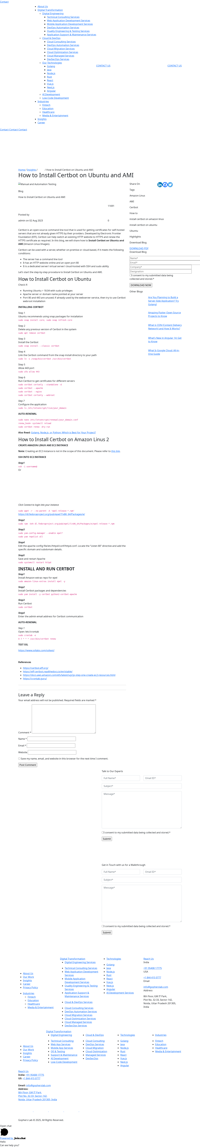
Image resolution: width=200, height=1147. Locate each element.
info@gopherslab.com (155, 987)
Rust (49, 76)
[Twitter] (170, 184)
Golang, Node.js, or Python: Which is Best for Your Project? (63, 432)
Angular (51, 91)
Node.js (51, 73)
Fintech (46, 105)
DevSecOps (92, 1058)
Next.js (50, 87)
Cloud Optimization (96, 1051)
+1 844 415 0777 (152, 977)
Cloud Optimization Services (62, 52)
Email (22, 745)
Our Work (28, 977)
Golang (51, 66)
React (50, 80)
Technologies (113, 958)
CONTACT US (103, 65)
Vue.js (50, 83)
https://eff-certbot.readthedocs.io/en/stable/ (47, 671)
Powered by (7, 1138)
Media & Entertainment (55, 115)
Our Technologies (52, 62)
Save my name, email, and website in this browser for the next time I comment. (64, 758)
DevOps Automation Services (63, 27)
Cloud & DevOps (51, 38)
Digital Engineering (53, 13)
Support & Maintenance (64, 1055)
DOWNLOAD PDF (139, 248)
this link (115, 451)
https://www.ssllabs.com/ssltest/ (36, 650)
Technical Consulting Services (63, 17)
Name (22, 738)
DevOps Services (95, 1044)
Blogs (41, 169)
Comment (24, 732)
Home (22, 169)
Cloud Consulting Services (61, 41)
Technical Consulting (62, 1040)
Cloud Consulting (95, 1040)
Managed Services (96, 1055)
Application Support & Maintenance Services (71, 34)
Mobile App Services (62, 1047)
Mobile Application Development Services (70, 24)
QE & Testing (58, 1051)
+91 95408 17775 (152, 968)
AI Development (51, 94)
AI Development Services (120, 992)
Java (49, 69)
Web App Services (60, 1044)
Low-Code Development (55, 98)
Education (47, 108)
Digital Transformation (50, 10)
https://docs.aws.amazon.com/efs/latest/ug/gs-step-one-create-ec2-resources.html (69, 675)
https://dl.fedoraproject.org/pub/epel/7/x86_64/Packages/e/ (51, 514)
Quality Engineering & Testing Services (68, 31)
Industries (43, 101)
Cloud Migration (95, 1047)
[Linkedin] (160, 184)
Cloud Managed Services (60, 55)
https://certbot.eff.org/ (35, 668)
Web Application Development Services (68, 20)
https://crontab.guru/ (35, 678)
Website (22, 752)
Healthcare (48, 112)
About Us (43, 6)
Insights (42, 119)
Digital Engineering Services (80, 962)
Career (41, 122)
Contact (4, 1)
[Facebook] (165, 184)
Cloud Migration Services (61, 48)
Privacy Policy (30, 987)
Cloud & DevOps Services (79, 1002)
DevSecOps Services (58, 59)
